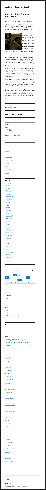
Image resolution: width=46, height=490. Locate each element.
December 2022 (9, 232)
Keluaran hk (7, 154)
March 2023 (8, 227)
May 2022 (8, 243)
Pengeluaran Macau (9, 376)
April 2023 (8, 226)
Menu (39, 7)
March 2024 (8, 208)
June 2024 (8, 204)
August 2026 (8, 183)
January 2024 (9, 211)
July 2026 (8, 185)
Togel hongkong (8, 160)
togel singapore (8, 361)
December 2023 (9, 213)
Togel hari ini (7, 357)
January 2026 (9, 194)
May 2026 (8, 188)
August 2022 (8, 238)
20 (19, 279)
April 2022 (8, 244)
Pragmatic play (8, 370)
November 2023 (9, 215)
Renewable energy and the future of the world (16, 339)
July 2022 (8, 240)
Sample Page (8, 315)
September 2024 (9, 199)
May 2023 (8, 224)
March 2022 (8, 246)
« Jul (11, 287)
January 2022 (9, 249)
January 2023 (9, 230)
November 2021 (9, 252)
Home (6, 471)
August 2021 (8, 257)
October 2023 (9, 216)
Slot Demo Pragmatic (9, 373)
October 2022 (9, 235)
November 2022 (9, 233)
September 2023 (9, 218)
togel (7, 298)
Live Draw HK (7, 479)
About (7, 310)
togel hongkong (8, 327)
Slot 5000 (7, 166)
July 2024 (8, 202)
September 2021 (9, 255)
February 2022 (9, 248)
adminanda (8, 98)
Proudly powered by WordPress (21, 486)
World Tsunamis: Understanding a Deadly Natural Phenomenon (20, 347)
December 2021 (9, 251)
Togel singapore (8, 147)
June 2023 (8, 222)
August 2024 (8, 200)
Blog (7, 312)
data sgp (6, 364)
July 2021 (8, 259)
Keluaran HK (7, 474)
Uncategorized (21, 98)
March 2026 (8, 191)
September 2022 (9, 237)
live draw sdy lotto (9, 461)
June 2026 (8, 186)
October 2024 (9, 197)
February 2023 (9, 229)
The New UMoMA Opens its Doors (13, 316)
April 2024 (8, 207)
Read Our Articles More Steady (17, 7)
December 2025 (9, 196)
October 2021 (9, 254)
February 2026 (9, 193)
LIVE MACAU (7, 163)
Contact (7, 313)
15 (28, 277)
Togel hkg (7, 151)
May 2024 (8, 205)
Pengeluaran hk (8, 157)
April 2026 (8, 190)
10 (6, 277)
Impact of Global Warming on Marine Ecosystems (17, 340)
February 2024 (9, 210)
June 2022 (8, 241)
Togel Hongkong (8, 367)
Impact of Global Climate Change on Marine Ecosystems (18, 342)
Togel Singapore (8, 476)
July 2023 (8, 221)
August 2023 (8, 219)
